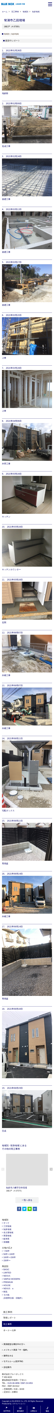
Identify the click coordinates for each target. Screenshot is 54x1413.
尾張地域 (7, 1236)
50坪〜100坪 (9, 1254)
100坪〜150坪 (9, 1257)
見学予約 (6, 1411)
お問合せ (33, 1411)
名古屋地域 (8, 1232)
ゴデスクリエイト (19, 1404)
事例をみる (8, 1355)
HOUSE (6, 1285)
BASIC (6, 1269)
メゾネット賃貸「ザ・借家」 (16, 1349)
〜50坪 (6, 1251)
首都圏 (6, 1242)
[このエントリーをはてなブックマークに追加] (35, 1209)
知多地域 (7, 1229)
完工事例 (7, 1324)
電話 (47, 1411)
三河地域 (7, 1226)
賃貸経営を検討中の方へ (14, 1344)
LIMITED (7, 1273)
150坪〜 (6, 1260)
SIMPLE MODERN (11, 1279)
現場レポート (9, 1317)
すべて (6, 1223)
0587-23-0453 (27, 1383)
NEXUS (6, 1276)
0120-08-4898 (13, 1383)
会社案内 (7, 1367)
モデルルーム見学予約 (13, 1361)
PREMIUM (8, 1282)
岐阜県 (6, 1239)
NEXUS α (8, 1288)
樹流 (5, 1292)
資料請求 (20, 1411)
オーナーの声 (9, 1330)
